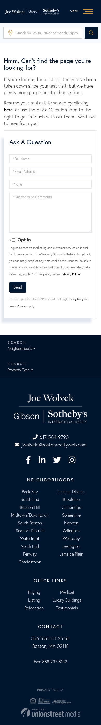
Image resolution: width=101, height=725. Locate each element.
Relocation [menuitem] (34, 607)
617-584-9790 (54, 437)
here (8, 110)
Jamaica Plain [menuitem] (71, 554)
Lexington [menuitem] (71, 546)
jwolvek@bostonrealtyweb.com (54, 444)
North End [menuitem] (30, 546)
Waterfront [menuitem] (29, 538)
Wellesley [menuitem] (71, 538)
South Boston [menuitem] (30, 522)
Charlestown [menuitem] (30, 561)
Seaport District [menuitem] (30, 530)
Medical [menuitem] (67, 592)
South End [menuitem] (30, 499)
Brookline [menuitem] (71, 499)
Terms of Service (18, 306)
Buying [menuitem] (34, 592)
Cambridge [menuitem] (71, 507)
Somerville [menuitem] (71, 515)
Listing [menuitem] (34, 600)
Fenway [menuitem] (30, 554)
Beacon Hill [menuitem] (30, 507)
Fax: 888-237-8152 (50, 661)
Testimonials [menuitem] (67, 607)
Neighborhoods (20, 348)
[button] (91, 33)
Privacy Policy (71, 274)
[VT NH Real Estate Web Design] (50, 712)
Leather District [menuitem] (71, 491)
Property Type (19, 369)
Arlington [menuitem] (71, 530)
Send (17, 287)
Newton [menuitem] (71, 522)
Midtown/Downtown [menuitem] (29, 515)
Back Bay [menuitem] (30, 491)
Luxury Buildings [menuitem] (67, 600)
